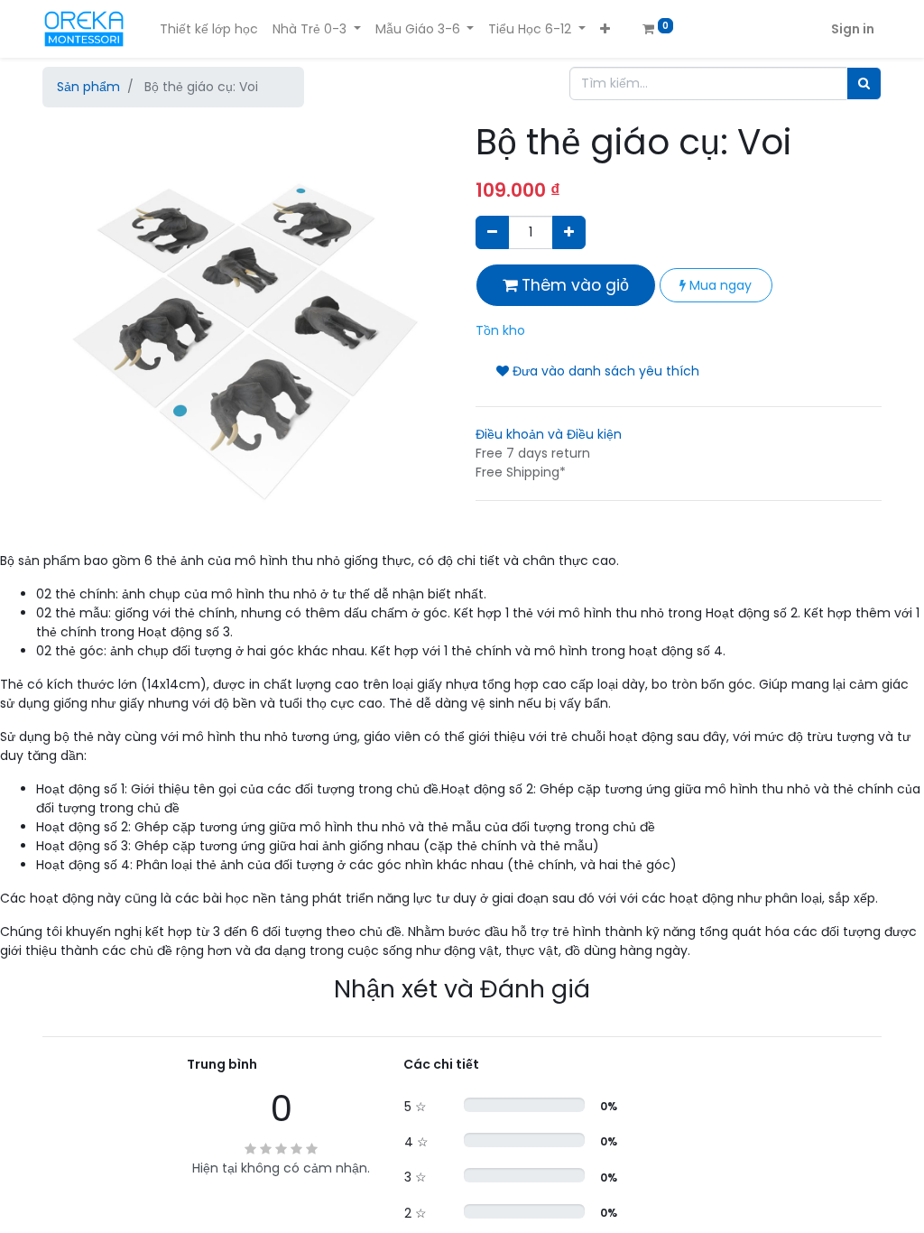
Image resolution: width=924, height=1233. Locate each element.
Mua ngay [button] (719, 285)
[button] (605, 29)
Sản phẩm (88, 87)
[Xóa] (492, 232)
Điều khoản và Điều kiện (549, 434)
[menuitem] (208, 29)
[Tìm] (864, 83)
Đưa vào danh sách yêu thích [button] (604, 371)
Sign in (852, 29)
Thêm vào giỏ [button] (573, 285)
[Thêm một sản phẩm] (569, 232)
